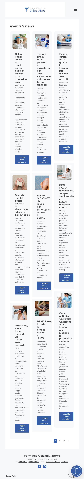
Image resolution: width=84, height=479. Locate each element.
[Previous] (68, 441)
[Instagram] (44, 466)
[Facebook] (39, 466)
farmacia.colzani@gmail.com (57, 462)
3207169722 (34, 462)
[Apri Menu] (75, 9)
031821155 (23, 462)
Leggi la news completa (22, 159)
